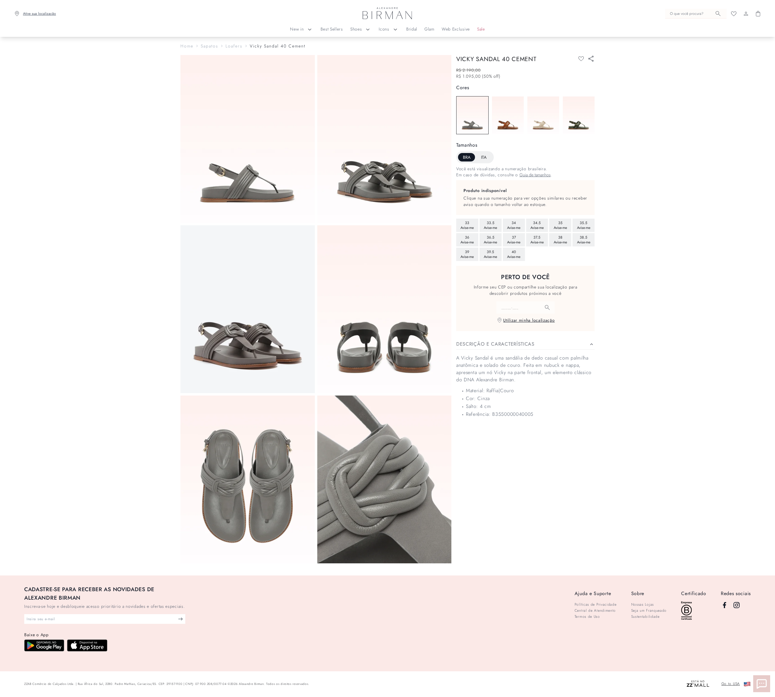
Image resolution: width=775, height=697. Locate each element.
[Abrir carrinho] (758, 13)
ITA (483, 157)
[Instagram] (736, 605)
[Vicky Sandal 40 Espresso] (508, 115)
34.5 (537, 225)
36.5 (490, 240)
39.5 (490, 254)
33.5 (490, 225)
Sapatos (209, 46)
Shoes (356, 29)
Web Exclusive (456, 29)
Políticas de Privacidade (596, 604)
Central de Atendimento (595, 610)
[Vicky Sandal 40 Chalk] (543, 115)
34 (513, 225)
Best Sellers (332, 29)
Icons (384, 29)
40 (513, 254)
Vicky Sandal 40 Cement (277, 46)
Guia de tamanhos (535, 175)
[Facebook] (724, 605)
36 (467, 240)
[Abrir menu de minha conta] (746, 13)
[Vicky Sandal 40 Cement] (472, 115)
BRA (466, 157)
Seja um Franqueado (649, 610)
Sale (481, 29)
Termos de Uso (587, 616)
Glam (429, 29)
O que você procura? (687, 13)
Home (186, 46)
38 (560, 240)
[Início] (387, 13)
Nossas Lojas (642, 604)
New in (297, 29)
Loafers (234, 46)
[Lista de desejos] (734, 13)
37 (513, 240)
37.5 (537, 240)
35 (560, 225)
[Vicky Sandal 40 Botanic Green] (579, 115)
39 (467, 254)
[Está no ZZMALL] (698, 684)
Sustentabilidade (645, 616)
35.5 (583, 225)
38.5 (583, 240)
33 (467, 225)
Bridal (411, 29)
